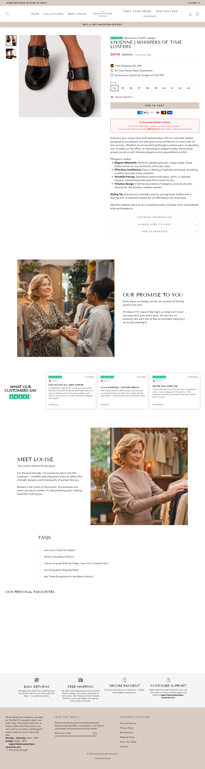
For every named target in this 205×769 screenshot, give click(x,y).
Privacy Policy (127, 728)
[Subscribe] (95, 733)
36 (131, 88)
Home (35, 13)
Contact (150, 16)
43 (188, 88)
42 (180, 88)
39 (155, 88)
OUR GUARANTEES (155, 231)
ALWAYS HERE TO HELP (154, 224)
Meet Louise (77, 13)
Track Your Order (137, 11)
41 (172, 88)
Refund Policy (126, 732)
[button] (2, 25)
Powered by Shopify (102, 758)
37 (139, 88)
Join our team (167, 11)
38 (147, 88)
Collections (54, 13)
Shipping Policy (127, 737)
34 (114, 88)
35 (122, 88)
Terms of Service (128, 723)
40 (164, 88)
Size (113, 82)
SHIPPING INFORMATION (154, 217)
